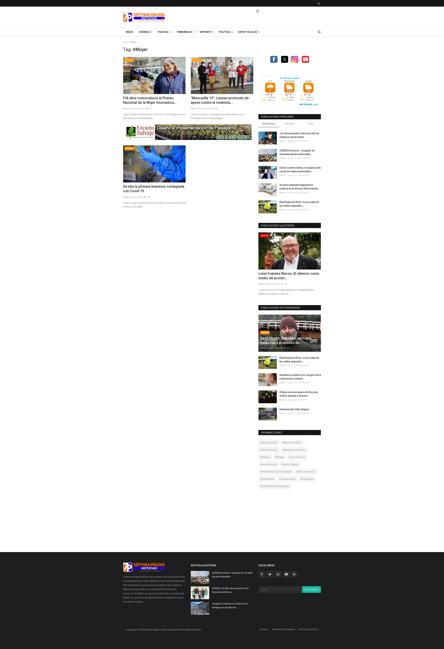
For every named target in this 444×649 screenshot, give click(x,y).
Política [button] (225, 31)
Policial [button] (163, 31)
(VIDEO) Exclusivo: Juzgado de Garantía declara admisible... (297, 152)
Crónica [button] (145, 31)
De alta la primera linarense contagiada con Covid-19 (153, 188)
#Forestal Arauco (269, 449)
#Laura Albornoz (268, 442)
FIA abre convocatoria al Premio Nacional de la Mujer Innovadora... (150, 100)
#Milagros (265, 457)
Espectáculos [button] (248, 31)
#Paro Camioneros (306, 471)
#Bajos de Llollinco (291, 442)
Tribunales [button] (185, 31)
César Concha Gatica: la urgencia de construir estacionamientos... (300, 169)
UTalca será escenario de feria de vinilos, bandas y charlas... (298, 394)
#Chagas (279, 457)
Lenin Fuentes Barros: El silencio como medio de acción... (288, 275)
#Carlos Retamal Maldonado (274, 486)
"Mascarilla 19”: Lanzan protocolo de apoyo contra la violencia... (220, 100)
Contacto (263, 629)
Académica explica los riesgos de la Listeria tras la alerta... (300, 377)
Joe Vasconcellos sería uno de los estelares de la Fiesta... (299, 135)
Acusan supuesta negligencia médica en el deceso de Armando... (299, 186)
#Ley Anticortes (297, 457)
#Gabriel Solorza (268, 464)
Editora (126, 108)
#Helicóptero (307, 478)
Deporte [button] (206, 31)
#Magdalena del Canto (294, 449)
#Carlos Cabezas (290, 464)
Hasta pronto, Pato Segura (294, 409)
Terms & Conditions (308, 629)
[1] (319, 3)
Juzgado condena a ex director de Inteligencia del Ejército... (230, 605)
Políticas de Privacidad (283, 629)
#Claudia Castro (287, 478)
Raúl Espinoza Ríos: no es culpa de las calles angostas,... (299, 204)
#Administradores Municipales (276, 471)
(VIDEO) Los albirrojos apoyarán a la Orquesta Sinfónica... (230, 590)
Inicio (129, 31)
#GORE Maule (267, 478)
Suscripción (311, 589)
